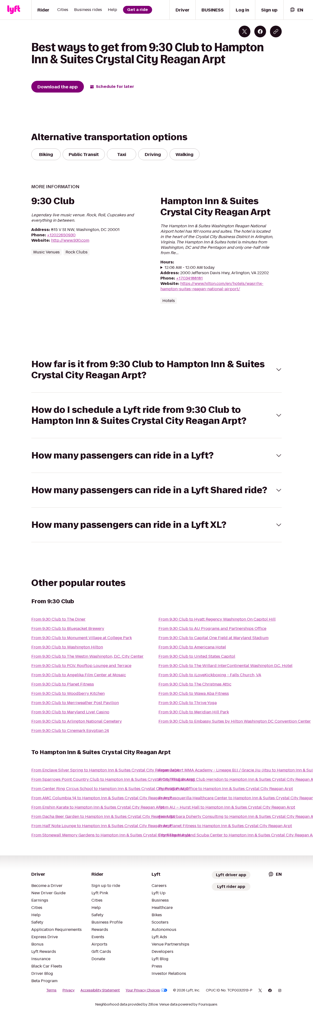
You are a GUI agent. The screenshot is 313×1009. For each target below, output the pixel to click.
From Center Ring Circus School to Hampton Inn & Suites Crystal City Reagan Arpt (110, 788)
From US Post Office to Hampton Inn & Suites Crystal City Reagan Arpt (225, 788)
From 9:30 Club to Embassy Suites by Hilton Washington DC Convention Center (234, 721)
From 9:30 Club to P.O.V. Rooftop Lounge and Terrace (81, 665)
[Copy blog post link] (276, 31)
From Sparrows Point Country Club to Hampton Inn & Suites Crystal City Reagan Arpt (113, 779)
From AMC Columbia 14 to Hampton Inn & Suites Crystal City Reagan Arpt (101, 798)
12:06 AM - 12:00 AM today (190, 267)
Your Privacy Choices (143, 990)
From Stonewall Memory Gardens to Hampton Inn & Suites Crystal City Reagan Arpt (110, 835)
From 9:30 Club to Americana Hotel (192, 647)
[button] (156, 370)
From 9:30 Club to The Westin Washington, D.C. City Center (87, 656)
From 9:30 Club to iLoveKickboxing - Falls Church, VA (209, 675)
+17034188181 (189, 278)
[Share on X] (244, 31)
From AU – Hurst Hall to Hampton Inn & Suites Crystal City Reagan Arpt (226, 807)
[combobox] (296, 10)
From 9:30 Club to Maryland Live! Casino (70, 712)
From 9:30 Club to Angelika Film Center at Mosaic (78, 675)
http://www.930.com (70, 240)
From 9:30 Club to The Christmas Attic (194, 684)
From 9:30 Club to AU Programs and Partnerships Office (212, 628)
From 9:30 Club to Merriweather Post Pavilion (75, 703)
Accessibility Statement (100, 990)
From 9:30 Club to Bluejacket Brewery (67, 628)
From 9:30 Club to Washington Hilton (67, 647)
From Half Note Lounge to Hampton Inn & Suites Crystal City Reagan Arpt (101, 826)
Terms (51, 990)
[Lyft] (14, 10)
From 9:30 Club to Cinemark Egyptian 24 (70, 730)
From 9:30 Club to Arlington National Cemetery (76, 721)
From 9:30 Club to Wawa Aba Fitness (193, 693)
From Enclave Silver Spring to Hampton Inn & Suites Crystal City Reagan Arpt (105, 770)
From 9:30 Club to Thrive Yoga (187, 703)
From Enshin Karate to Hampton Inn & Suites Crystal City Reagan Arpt (97, 807)
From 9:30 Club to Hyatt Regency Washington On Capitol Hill (217, 619)
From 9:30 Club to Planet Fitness (62, 684)
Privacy (68, 990)
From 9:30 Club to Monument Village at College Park (81, 638)
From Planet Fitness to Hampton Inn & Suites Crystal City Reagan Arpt (225, 826)
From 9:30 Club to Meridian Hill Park (193, 712)
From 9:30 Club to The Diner (58, 619)
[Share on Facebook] (260, 31)
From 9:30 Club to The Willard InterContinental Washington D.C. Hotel (225, 665)
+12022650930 (61, 235)
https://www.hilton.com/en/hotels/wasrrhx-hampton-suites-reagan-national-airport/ (211, 286)
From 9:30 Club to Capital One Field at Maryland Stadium (213, 638)
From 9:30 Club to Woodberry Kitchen (68, 693)
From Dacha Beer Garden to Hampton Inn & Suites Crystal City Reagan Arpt (103, 816)
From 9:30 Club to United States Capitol (196, 656)
